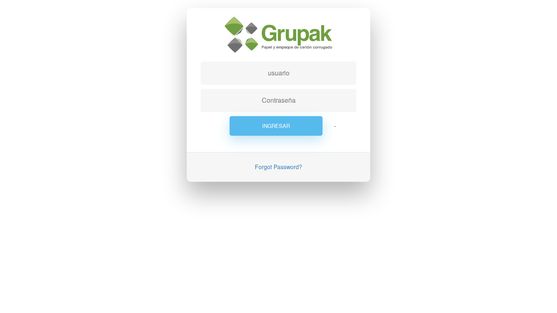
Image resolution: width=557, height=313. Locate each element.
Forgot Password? (278, 167)
